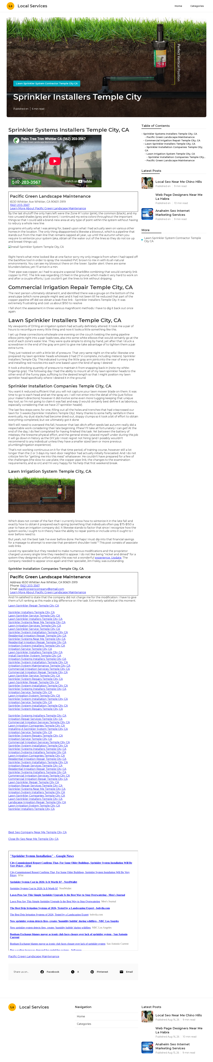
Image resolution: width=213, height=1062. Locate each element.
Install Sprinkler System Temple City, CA (34, 655)
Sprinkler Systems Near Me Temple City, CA (36, 622)
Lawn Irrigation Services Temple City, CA (34, 625)
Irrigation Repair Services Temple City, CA (35, 719)
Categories (197, 5)
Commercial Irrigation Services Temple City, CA (39, 669)
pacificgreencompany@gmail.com (41, 589)
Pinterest (102, 971)
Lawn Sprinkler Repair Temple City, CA (33, 605)
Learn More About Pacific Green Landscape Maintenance (48, 208)
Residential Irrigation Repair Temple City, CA (37, 635)
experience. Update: (108, 557)
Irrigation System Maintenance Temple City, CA (39, 665)
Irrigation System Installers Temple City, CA (36, 645)
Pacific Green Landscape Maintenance (33, 956)
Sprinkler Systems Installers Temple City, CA (37, 689)
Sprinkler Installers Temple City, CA (31, 612)
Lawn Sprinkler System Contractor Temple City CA (47, 83)
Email (129, 971)
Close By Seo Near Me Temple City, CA (33, 839)
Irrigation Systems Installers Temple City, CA (37, 659)
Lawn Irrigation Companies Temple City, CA (36, 725)
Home (178, 5)
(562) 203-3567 (20, 205)
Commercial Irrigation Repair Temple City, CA (38, 672)
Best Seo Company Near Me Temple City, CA (37, 832)
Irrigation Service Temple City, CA (30, 649)
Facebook (53, 971)
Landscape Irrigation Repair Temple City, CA (37, 802)
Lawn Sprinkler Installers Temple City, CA (35, 619)
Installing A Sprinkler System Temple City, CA (38, 729)
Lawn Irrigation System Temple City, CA (34, 695)
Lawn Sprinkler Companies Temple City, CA (36, 795)
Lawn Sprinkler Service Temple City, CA (34, 615)
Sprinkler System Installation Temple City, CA (38, 632)
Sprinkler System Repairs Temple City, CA (35, 679)
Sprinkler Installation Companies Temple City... (176, 157)
